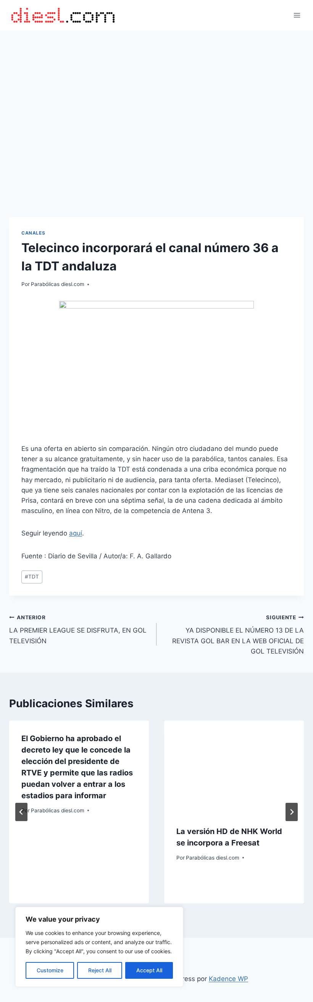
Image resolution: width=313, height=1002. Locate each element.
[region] (99, 947)
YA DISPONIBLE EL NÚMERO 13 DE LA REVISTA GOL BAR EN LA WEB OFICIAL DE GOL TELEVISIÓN (238, 634)
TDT (32, 577)
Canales (33, 233)
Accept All (149, 970)
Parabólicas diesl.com (57, 284)
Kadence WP (228, 979)
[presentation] (234, 767)
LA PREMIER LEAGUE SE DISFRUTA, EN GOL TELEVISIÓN (78, 629)
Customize (50, 970)
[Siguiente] (292, 812)
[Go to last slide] (21, 812)
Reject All (99, 970)
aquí (75, 533)
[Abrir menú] (297, 15)
